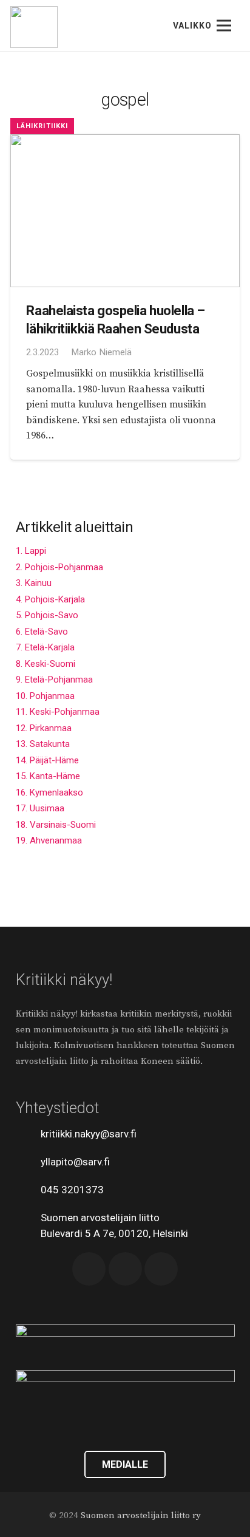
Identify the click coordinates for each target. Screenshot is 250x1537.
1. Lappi (31, 550)
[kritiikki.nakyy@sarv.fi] (28, 1134)
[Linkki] (34, 27)
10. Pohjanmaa (45, 695)
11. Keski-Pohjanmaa (58, 711)
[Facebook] (89, 1269)
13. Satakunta (43, 743)
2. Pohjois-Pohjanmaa (59, 567)
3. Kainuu (34, 583)
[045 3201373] (28, 1190)
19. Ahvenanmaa (49, 840)
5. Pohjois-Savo (47, 615)
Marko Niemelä (101, 352)
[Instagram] (161, 1269)
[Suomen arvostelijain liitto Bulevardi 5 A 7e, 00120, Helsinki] (28, 1225)
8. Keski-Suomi (45, 663)
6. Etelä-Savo (42, 631)
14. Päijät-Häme (47, 760)
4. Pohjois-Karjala (50, 599)
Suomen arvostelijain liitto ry (141, 1515)
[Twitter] (125, 1269)
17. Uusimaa (40, 808)
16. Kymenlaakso (49, 792)
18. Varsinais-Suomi (56, 824)
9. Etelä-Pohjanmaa (54, 679)
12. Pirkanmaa (44, 728)
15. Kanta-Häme (48, 776)
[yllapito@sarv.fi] (28, 1162)
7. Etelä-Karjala (45, 647)
